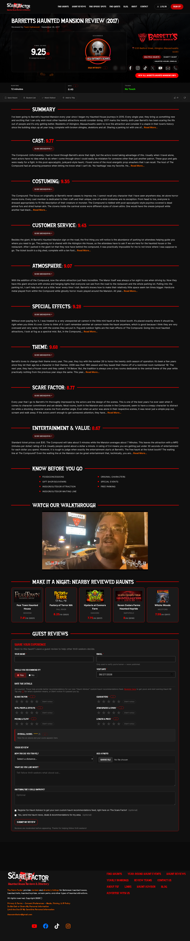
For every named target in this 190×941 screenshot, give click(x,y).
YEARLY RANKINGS (118, 880)
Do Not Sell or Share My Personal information (28, 906)
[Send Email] (168, 68)
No (32, 675)
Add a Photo (102, 754)
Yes (22, 675)
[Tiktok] (57, 926)
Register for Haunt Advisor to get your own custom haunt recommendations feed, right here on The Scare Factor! (77, 810)
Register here (130, 689)
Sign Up (177, 6)
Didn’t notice (47, 702)
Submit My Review (26, 822)
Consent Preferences (34, 903)
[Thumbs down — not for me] (185, 97)
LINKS (128, 886)
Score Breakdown (43, 149)
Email (100, 654)
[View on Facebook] (130, 68)
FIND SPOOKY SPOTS (97, 6)
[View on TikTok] (145, 68)
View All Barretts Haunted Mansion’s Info (157, 75)
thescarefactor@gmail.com (20, 914)
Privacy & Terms (15, 903)
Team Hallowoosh (32, 27)
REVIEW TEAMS (143, 880)
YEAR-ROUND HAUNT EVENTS (144, 874)
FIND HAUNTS (63, 6)
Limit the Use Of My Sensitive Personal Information (31, 909)
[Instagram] (68, 926)
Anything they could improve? (30, 790)
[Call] (175, 68)
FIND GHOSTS (114, 6)
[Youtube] (34, 926)
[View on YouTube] (160, 68)
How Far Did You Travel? (27, 754)
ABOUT (134, 6)
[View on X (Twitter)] (153, 68)
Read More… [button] (151, 127)
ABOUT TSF (113, 886)
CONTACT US (164, 880)
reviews (35, 890)
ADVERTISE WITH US (118, 893)
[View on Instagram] (138, 68)
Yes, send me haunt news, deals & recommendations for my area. (55, 815)
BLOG (126, 6)
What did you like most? (27, 767)
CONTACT (144, 6)
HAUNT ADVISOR (146, 886)
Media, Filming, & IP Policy (58, 903)
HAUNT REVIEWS (79, 6)
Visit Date (102, 669)
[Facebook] (45, 926)
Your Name (21, 654)
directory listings (51, 890)
